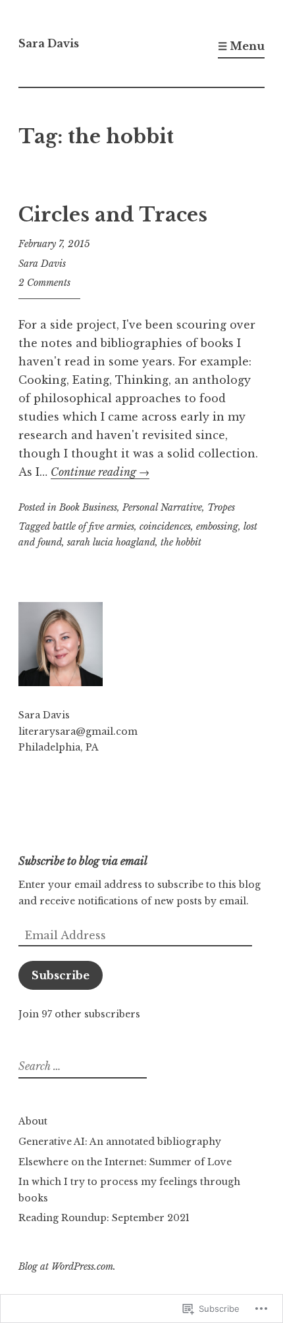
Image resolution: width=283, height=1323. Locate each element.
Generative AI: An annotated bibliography (119, 1142)
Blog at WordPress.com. (67, 1266)
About (32, 1121)
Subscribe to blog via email (82, 861)
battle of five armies (93, 526)
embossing (217, 526)
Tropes (221, 507)
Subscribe (61, 975)
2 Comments (44, 283)
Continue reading (100, 471)
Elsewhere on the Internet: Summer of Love (125, 1162)
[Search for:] (80, 1067)
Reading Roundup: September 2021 (104, 1218)
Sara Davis (48, 43)
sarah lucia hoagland (111, 542)
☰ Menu (241, 46)
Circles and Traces (112, 215)
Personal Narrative (162, 507)
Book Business (88, 507)
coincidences (165, 526)
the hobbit (181, 542)
